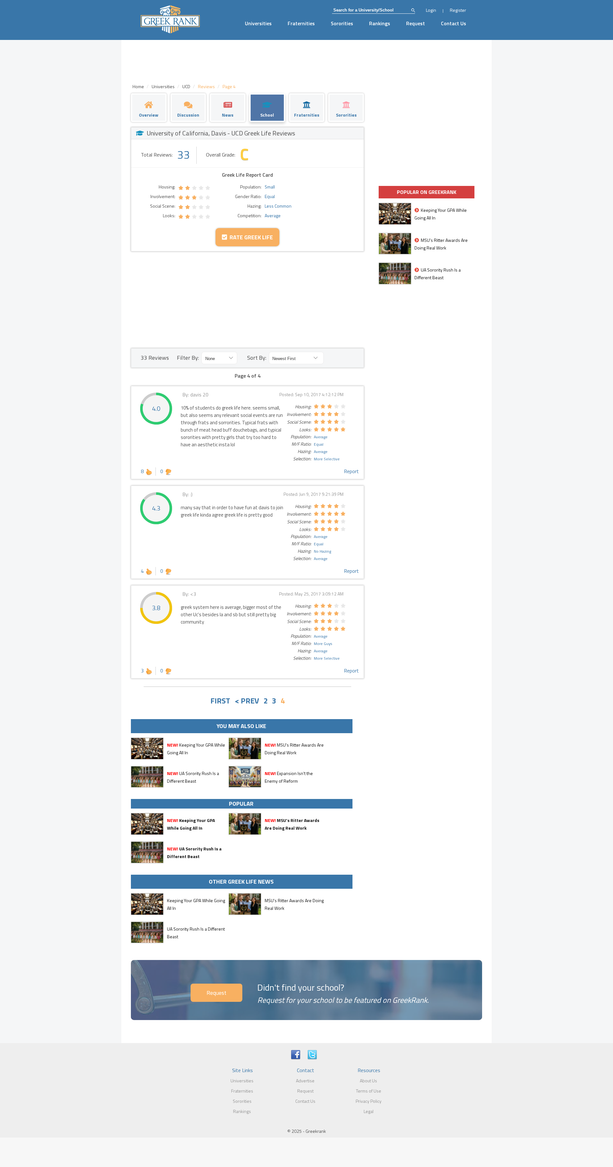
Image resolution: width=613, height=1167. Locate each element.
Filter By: (188, 357)
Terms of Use (368, 1090)
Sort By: (256, 357)
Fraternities (301, 23)
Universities (258, 23)
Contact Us (453, 23)
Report (351, 471)
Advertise (305, 1080)
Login (431, 10)
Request (415, 23)
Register (458, 10)
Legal (369, 1111)
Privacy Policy (369, 1101)
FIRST (220, 700)
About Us (368, 1080)
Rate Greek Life (250, 237)
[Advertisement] (247, 299)
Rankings (379, 23)
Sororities (342, 23)
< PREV (247, 700)
